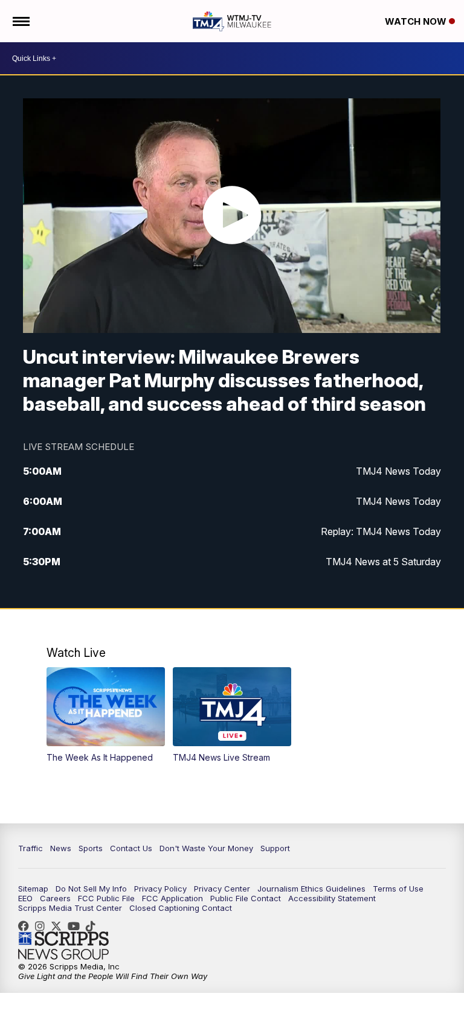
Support (275, 848)
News (60, 848)
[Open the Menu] (20, 21)
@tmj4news (94, 926)
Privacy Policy (160, 888)
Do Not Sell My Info (91, 888)
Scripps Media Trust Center (70, 908)
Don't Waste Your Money (206, 848)
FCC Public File (106, 898)
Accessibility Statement (332, 898)
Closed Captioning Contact (180, 908)
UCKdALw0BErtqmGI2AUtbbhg (77, 926)
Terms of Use (398, 888)
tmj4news (43, 926)
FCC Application (172, 898)
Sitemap (33, 888)
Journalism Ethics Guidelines (311, 888)
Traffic (30, 848)
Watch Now (417, 21)
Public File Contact (245, 898)
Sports (91, 848)
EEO (25, 898)
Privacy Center (222, 888)
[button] (106, 715)
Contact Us (131, 848)
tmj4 (26, 926)
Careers (55, 898)
